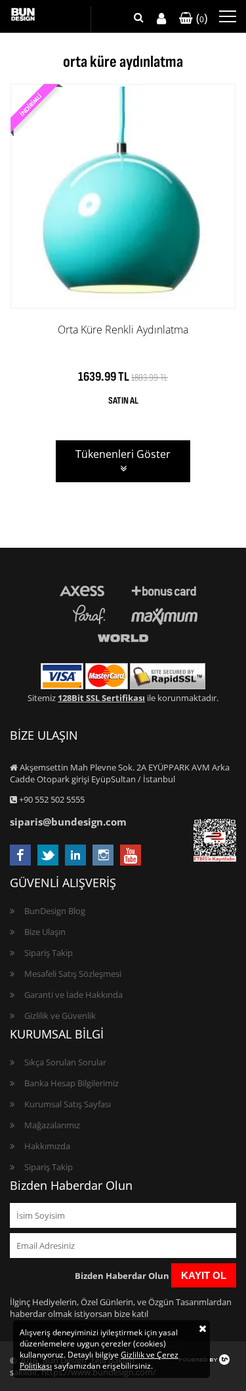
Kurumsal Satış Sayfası (67, 1104)
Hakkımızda (47, 1146)
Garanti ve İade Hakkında (73, 994)
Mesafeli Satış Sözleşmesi (72, 974)
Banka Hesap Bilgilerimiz (71, 1083)
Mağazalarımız (52, 1125)
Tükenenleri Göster (123, 454)
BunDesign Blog (54, 911)
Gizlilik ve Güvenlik (60, 1015)
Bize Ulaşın (45, 932)
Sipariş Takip (48, 953)
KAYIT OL (203, 1275)
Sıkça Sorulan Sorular (65, 1062)
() (200, 18)
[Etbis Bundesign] (215, 858)
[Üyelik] (161, 19)
